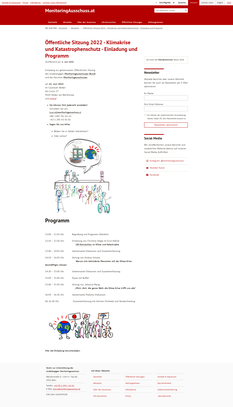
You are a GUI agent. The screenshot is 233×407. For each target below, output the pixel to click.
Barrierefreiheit (164, 383)
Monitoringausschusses (76, 74)
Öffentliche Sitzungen (132, 22)
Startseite (52, 22)
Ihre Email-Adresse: (154, 104)
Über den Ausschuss (86, 22)
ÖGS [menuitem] (229, 2)
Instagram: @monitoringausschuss (167, 160)
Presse (25, 2)
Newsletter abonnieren (166, 125)
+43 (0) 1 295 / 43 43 (64, 385)
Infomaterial (35, 2)
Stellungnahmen (155, 22)
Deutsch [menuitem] (193, 2)
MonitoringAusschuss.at (70, 10)
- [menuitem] (156, 3)
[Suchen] (186, 10)
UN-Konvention (109, 22)
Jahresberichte (164, 396)
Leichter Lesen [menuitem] (207, 2)
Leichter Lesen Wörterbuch (55, 2)
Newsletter (151, 72)
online (53, 98)
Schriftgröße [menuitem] (165, 2)
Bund (92, 74)
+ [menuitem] (174, 3)
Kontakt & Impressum (11, 2)
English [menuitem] (220, 2)
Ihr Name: (149, 93)
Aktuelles (67, 22)
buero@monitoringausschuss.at (66, 389)
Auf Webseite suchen (165, 10)
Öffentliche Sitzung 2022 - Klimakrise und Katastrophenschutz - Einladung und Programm (122, 28)
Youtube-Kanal (157, 167)
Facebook (154, 174)
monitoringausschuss (68, 112)
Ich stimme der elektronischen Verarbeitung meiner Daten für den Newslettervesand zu (166, 117)
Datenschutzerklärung (167, 389)
